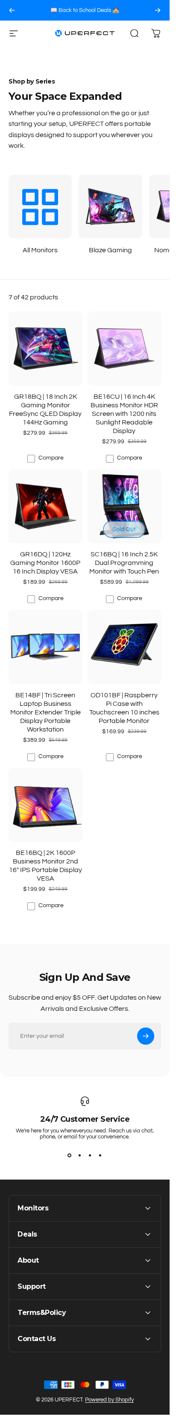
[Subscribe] (145, 1036)
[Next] (157, 10)
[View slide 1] (70, 1155)
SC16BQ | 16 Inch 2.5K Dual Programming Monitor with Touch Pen (124, 563)
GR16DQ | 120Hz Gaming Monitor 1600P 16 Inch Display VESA (45, 563)
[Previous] (12, 10)
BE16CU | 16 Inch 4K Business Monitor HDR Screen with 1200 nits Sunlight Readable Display (124, 413)
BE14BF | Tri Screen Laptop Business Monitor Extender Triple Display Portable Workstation (45, 712)
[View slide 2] (80, 1155)
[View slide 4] (100, 1155)
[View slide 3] (90, 1155)
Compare (51, 458)
